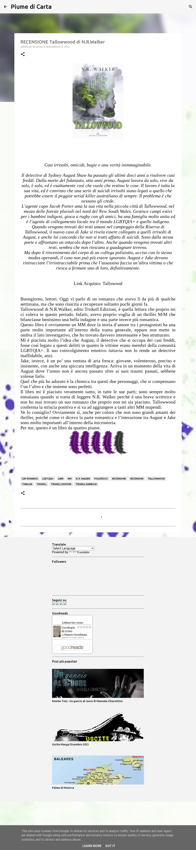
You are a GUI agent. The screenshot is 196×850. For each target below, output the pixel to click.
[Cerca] (57, 6)
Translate (83, 552)
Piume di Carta (31, 6)
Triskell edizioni (61, 484)
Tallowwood (156, 478)
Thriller (27, 484)
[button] (22, 54)
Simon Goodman (75, 634)
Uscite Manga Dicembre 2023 (70, 744)
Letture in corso (72, 622)
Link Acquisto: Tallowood (98, 283)
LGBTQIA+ (48, 478)
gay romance (30, 478)
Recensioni (136, 478)
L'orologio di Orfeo (68, 629)
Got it (110, 846)
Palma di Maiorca (63, 787)
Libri (60, 478)
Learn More (91, 846)
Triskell (42, 484)
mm (70, 478)
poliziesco (101, 478)
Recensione (119, 478)
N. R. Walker (83, 478)
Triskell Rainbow (86, 484)
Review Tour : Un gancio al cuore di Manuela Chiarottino (87, 701)
